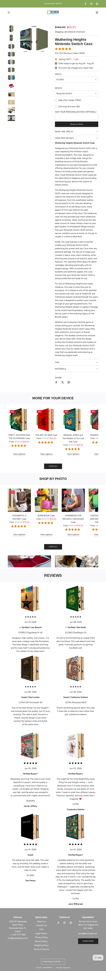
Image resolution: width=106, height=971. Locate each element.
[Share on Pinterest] (68, 382)
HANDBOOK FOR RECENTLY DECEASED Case (73, 518)
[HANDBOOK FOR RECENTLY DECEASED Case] (73, 500)
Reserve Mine (76, 124)
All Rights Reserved (63, 968)
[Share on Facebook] (56, 382)
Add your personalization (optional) (75, 112)
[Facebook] (85, 3)
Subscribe (88, 941)
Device (58, 88)
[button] (12, 432)
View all (53, 466)
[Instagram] (91, 3)
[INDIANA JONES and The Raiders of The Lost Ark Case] (73, 419)
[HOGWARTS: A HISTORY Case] (19, 500)
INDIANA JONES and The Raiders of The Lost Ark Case (73, 438)
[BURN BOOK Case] (46, 500)
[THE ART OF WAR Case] (46, 419)
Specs (58, 74)
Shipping (59, 32)
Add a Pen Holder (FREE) (69, 100)
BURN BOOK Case (46, 515)
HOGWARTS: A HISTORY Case (19, 517)
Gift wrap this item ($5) (69, 106)
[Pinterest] (97, 3)
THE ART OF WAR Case (46, 435)
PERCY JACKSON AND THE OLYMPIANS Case (19, 437)
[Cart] (97, 12)
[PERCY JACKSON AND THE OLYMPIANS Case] (19, 419)
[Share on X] (62, 382)
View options (19, 454)
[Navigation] (9, 12)
